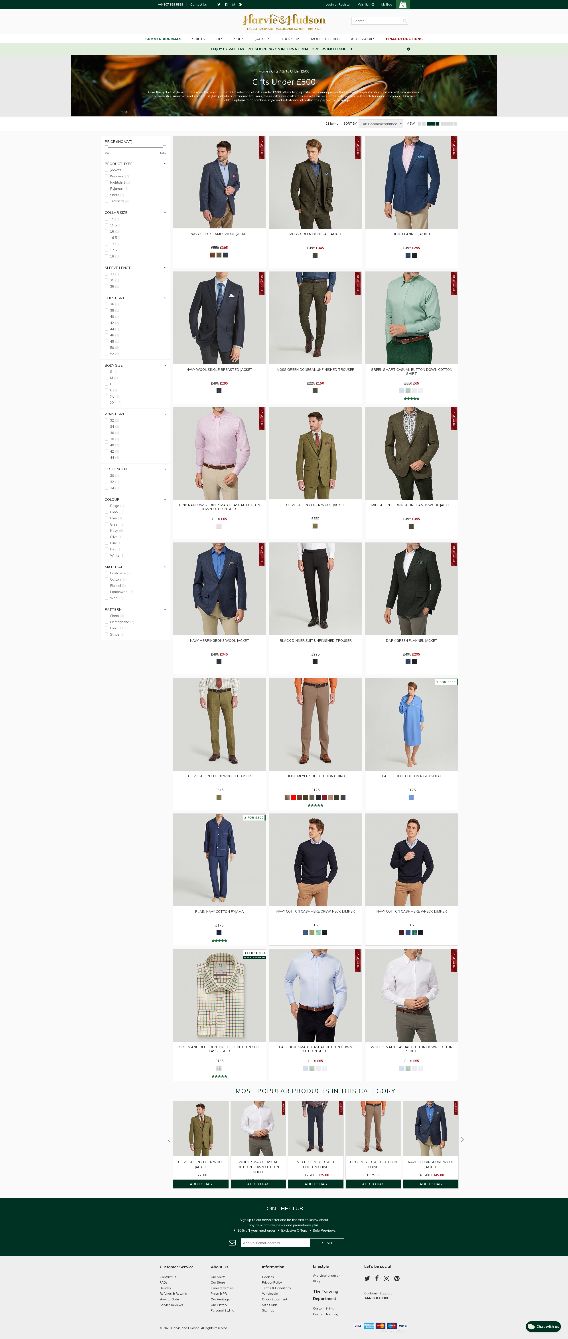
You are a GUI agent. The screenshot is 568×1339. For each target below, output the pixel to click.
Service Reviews (171, 1305)
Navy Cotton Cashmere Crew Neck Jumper (315, 911)
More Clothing (325, 39)
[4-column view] (449, 123)
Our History (219, 1305)
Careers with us (222, 1288)
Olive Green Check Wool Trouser (219, 776)
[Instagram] (233, 4)
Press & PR (219, 1294)
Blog (316, 1281)
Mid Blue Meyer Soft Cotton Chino (316, 1164)
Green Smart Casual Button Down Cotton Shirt (411, 372)
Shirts (198, 39)
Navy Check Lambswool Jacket (219, 234)
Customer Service (176, 1266)
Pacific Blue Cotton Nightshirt (412, 776)
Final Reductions (404, 39)
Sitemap (268, 1310)
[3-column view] (433, 123)
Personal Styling (222, 1310)
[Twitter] (219, 4)
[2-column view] (421, 123)
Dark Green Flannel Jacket (411, 641)
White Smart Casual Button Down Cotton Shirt (411, 1049)
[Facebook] (226, 4)
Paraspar (403, 1331)
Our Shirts (218, 1277)
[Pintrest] (240, 4)
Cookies (268, 1277)
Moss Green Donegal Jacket (315, 234)
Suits (239, 39)
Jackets (262, 39)
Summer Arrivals (163, 39)
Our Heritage (220, 1299)
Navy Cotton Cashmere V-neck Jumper (411, 911)
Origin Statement (274, 1299)
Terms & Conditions (276, 1288)
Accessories (363, 39)
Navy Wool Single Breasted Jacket (219, 370)
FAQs (164, 1282)
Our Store (218, 1282)
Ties (219, 39)
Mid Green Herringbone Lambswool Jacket (411, 505)
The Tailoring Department (325, 1295)
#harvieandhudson (326, 1276)
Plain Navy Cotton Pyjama (219, 912)
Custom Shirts (323, 1308)
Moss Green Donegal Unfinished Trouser (315, 370)
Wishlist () (366, 4)
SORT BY (350, 124)
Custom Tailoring (325, 1314)
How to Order (170, 1299)
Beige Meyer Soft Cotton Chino (315, 776)
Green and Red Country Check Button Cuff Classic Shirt (219, 1049)
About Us (219, 1266)
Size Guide (270, 1305)
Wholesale (270, 1294)
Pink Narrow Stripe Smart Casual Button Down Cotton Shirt (219, 507)
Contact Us (198, 4)
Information (273, 1266)
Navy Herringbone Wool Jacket (219, 641)
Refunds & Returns (173, 1294)
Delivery (165, 1288)
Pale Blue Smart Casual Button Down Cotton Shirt (315, 1049)
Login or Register (338, 4)
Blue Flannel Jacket (411, 234)
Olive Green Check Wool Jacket (315, 505)
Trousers (290, 39)
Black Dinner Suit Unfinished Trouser (316, 641)
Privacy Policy (272, 1282)
